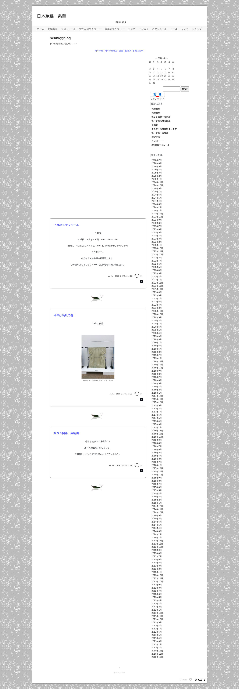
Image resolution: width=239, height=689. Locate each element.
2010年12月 (157, 651)
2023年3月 (157, 239)
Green (183, 679)
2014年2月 (157, 534)
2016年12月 (157, 430)
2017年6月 (157, 415)
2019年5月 (157, 349)
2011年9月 (157, 622)
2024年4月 (157, 201)
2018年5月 (157, 383)
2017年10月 (157, 402)
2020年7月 (157, 323)
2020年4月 (157, 333)
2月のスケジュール (161, 145)
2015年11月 (157, 471)
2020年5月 (157, 330)
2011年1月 (157, 647)
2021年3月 (157, 308)
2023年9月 (157, 220)
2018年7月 (157, 377)
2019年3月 (157, 352)
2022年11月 (157, 251)
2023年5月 (157, 232)
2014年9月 (157, 515)
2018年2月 (157, 390)
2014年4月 (157, 528)
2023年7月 (157, 226)
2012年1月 (157, 610)
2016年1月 (157, 465)
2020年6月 (157, 327)
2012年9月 (157, 584)
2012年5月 (157, 597)
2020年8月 (157, 320)
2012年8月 (157, 588)
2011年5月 (157, 635)
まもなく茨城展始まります (164, 129)
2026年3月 (157, 169)
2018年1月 (157, 393)
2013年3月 (157, 566)
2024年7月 (157, 191)
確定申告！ (157, 137)
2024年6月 (157, 195)
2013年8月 (157, 553)
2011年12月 (157, 613)
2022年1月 (157, 279)
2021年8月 (157, 295)
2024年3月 (157, 204)
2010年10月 (157, 657)
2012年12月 (157, 575)
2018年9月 (157, 371)
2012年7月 (157, 591)
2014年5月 (157, 525)
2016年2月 (157, 462)
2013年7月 (157, 556)
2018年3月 (157, 386)
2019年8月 (157, 339)
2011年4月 (157, 638)
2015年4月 (157, 493)
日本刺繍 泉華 (51, 16)
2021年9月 (157, 292)
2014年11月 (157, 509)
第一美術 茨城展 (160, 133)
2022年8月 (157, 257)
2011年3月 (157, 641)
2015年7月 (157, 484)
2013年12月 (157, 540)
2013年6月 (157, 559)
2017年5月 (157, 418)
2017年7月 (157, 412)
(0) (141, 276)
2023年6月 (157, 229)
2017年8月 (157, 408)
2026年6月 (157, 163)
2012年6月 (157, 594)
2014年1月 (157, 537)
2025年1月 (157, 179)
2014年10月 (157, 512)
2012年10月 (157, 581)
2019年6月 (157, 345)
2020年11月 (157, 311)
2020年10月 (157, 314)
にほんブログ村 (157, 98)
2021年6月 (157, 301)
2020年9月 (157, 317)
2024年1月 (157, 210)
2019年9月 (157, 336)
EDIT (123, 673)
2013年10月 (157, 547)
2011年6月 (157, 632)
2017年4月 (157, 421)
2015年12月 (157, 468)
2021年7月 (157, 298)
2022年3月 (157, 273)
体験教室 (156, 109)
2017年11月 (157, 399)
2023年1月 (157, 245)
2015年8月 (157, 481)
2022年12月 (157, 248)
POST (116, 673)
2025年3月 (157, 173)
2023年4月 (157, 235)
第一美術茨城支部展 (161, 121)
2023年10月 (157, 217)
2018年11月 (157, 364)
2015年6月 (157, 487)
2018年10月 (157, 368)
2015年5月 (157, 490)
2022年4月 (157, 270)
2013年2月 (157, 569)
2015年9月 (157, 478)
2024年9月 (157, 188)
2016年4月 (157, 456)
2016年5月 (157, 452)
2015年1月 (157, 503)
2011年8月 (157, 625)
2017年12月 (157, 396)
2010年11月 (157, 654)
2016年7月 (157, 446)
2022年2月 (157, 276)
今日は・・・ (158, 141)
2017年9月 (157, 405)
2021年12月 (157, 283)
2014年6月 (157, 522)
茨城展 (155, 125)
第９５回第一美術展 (161, 117)
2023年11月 (157, 213)
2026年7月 (157, 160)
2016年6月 (157, 449)
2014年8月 (157, 518)
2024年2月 (157, 207)
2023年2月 (157, 242)
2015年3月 (157, 496)
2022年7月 (157, 261)
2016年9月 (157, 440)
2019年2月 (157, 355)
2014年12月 (157, 506)
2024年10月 (157, 185)
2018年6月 (157, 380)
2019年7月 (157, 342)
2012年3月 (157, 603)
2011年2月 (157, 644)
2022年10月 (157, 254)
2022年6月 (157, 264)
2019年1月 (157, 358)
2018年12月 (157, 361)
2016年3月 (157, 459)
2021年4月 (157, 305)
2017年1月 (157, 427)
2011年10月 (157, 619)
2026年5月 (157, 166)
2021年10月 (157, 289)
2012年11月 (157, 578)
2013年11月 (157, 544)
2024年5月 (157, 198)
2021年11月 (157, 286)
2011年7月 (157, 629)
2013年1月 (157, 572)
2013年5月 (157, 562)
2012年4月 (157, 600)
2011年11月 (157, 616)
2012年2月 (157, 606)
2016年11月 (157, 434)
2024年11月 (157, 182)
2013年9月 (157, 550)
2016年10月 (157, 437)
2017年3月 (157, 424)
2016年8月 (157, 443)
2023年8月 (157, 223)
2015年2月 (157, 500)
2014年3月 (157, 531)
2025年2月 (157, 176)
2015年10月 (157, 474)
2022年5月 (157, 267)
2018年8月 (157, 374)
